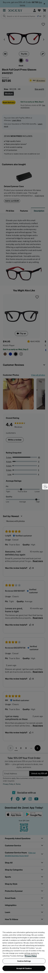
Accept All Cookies (24, 968)
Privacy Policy (30, 956)
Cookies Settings (24, 961)
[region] (24, 949)
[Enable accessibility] (45, 487)
